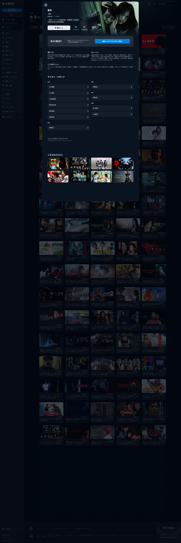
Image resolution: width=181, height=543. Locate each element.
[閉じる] (46, 5)
